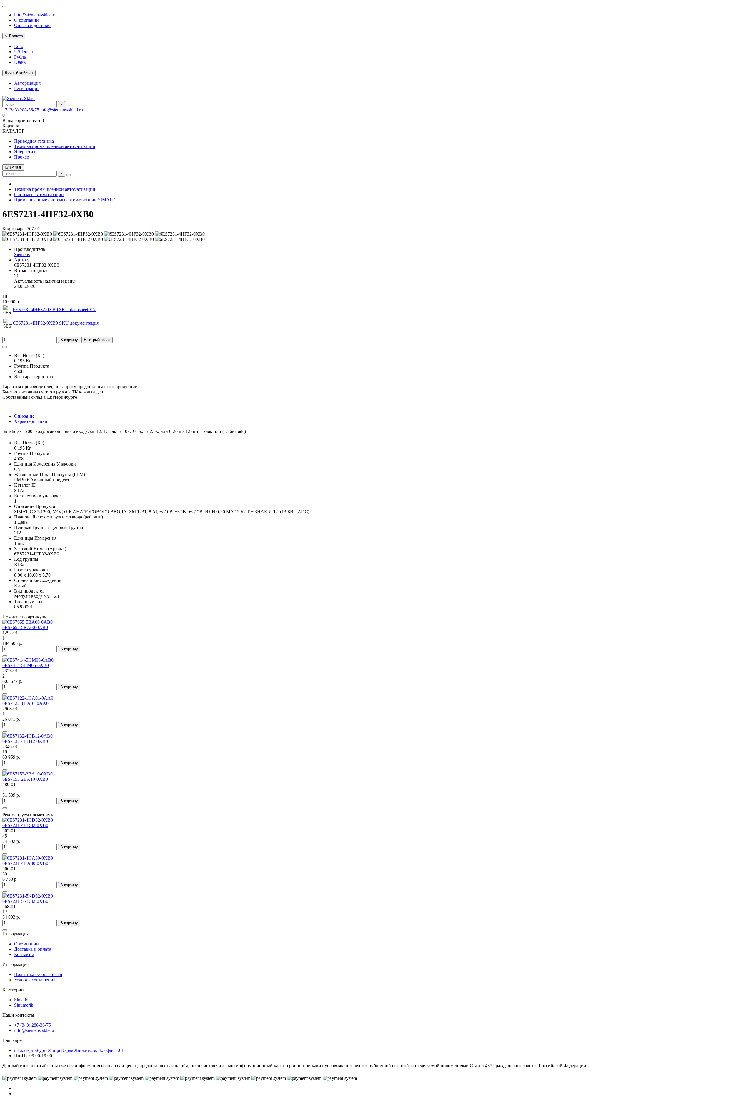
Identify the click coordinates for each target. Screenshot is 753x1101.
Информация (15, 933)
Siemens (22, 254)
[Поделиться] (4, 347)
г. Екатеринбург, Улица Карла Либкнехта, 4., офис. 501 (69, 1050)
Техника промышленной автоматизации (54, 146)
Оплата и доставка (32, 25)
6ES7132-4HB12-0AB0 (25, 741)
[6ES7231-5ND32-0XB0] (27, 895)
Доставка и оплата (32, 949)
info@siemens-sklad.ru (35, 14)
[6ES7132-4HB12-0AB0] (27, 735)
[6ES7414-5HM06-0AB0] (28, 660)
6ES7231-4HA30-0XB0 (25, 863)
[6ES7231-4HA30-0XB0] (27, 857)
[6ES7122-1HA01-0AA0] (27, 697)
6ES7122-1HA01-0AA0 (25, 703)
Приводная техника (34, 141)
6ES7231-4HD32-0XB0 (25, 825)
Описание (24, 415)
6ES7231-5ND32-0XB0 (25, 901)
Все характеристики (34, 376)
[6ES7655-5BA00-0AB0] (27, 622)
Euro (18, 46)
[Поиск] (68, 105)
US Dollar (23, 51)
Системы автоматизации (39, 194)
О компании (26, 20)
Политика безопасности (38, 974)
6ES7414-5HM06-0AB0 (25, 665)
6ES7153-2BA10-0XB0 (25, 779)
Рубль (20, 56)
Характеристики (30, 421)
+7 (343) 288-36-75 (21, 109)
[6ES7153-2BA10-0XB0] (27, 773)
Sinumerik (23, 1004)
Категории (13, 989)
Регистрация (26, 88)
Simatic (21, 999)
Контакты (24, 954)
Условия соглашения (34, 979)
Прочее (21, 156)
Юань (20, 62)
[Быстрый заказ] (4, 656)
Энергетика (26, 151)
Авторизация (27, 83)
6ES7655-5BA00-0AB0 (25, 627)
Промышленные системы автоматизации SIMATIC (65, 199)
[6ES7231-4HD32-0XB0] (27, 820)
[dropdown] (4, 6)
